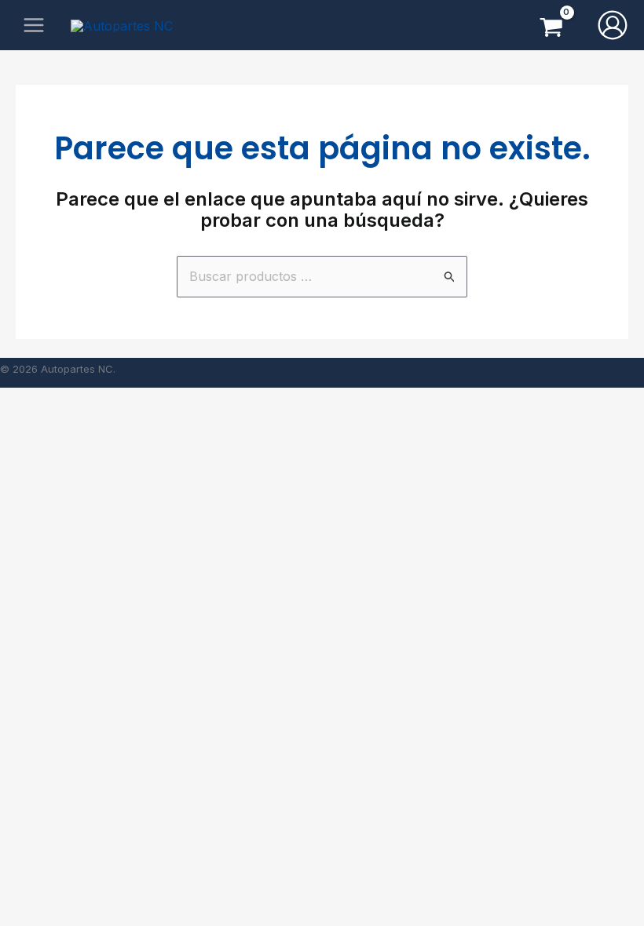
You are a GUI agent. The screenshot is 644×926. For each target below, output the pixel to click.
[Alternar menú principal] (34, 25)
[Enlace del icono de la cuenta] (612, 25)
